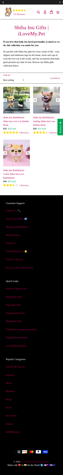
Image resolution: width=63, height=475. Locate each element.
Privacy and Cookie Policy (19, 267)
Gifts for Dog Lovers (16, 288)
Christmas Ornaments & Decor (22, 329)
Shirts (9, 383)
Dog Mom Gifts (14, 296)
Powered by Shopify (40, 462)
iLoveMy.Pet (26, 462)
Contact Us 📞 (13, 210)
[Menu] (58, 12)
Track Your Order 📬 (16, 218)
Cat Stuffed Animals (16, 345)
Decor (9, 407)
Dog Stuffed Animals (17, 337)
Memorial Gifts (14, 321)
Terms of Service (14, 259)
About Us (11, 243)
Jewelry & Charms (15, 366)
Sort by (7, 75)
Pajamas (10, 375)
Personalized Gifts (15, 313)
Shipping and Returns (17, 226)
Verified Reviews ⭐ (16, 251)
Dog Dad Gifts (13, 305)
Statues (9, 423)
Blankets (10, 391)
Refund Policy (13, 235)
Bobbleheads (12, 432)
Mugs (9, 399)
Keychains (11, 415)
